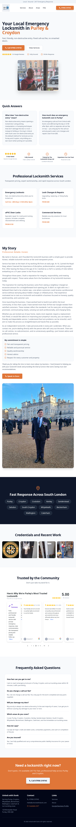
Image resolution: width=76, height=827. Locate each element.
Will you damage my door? (18, 702)
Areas (38, 8)
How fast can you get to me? (19, 679)
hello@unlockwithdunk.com (37, 803)
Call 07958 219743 (14, 48)
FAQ (44, 8)
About (31, 8)
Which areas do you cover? (18, 714)
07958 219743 (66, 8)
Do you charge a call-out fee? (19, 691)
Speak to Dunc (13, 376)
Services (23, 8)
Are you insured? (14, 737)
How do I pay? (13, 726)
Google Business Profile (60, 806)
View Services (34, 48)
